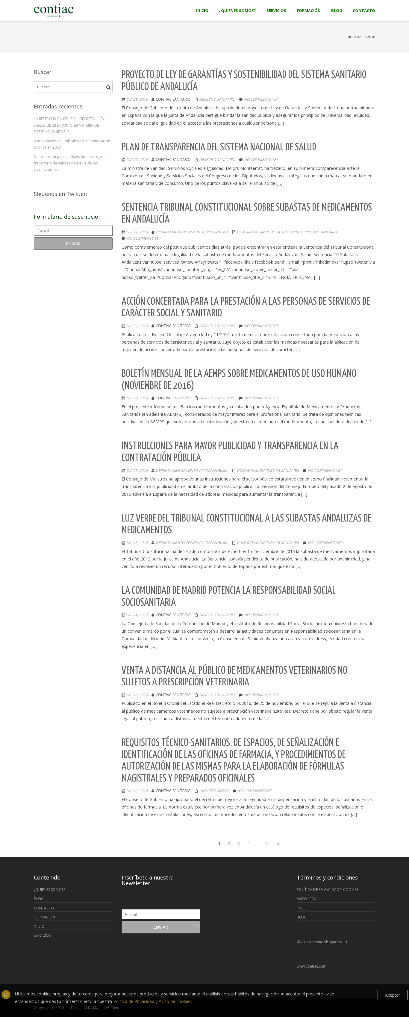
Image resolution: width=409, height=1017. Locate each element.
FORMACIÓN (44, 917)
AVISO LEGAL (307, 898)
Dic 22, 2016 (137, 232)
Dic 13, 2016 (137, 694)
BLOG (39, 898)
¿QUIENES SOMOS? (49, 889)
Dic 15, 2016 (137, 542)
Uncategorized (214, 790)
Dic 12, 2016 (137, 790)
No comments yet (261, 99)
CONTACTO (44, 908)
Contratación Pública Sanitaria (268, 232)
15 (268, 843)
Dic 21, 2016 (137, 325)
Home (357, 37)
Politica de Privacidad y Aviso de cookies (152, 1001)
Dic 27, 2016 (137, 159)
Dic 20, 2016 (137, 398)
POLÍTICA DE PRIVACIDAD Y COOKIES (327, 889)
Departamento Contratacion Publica (192, 232)
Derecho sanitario (217, 99)
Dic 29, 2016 (137, 99)
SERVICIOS (42, 935)
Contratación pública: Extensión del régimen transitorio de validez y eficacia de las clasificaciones (71, 163)
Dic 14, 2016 (137, 614)
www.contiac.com (311, 966)
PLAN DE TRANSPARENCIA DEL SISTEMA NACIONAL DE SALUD (219, 147)
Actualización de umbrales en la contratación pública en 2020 (72, 144)
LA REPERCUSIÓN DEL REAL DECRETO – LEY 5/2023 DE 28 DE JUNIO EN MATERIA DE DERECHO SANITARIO (69, 125)
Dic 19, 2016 (137, 470)
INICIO (39, 926)
